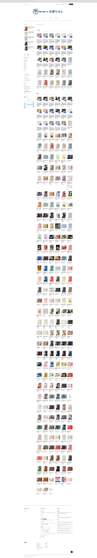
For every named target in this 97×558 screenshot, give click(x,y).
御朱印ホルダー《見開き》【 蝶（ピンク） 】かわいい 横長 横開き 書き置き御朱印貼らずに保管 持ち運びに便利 (57, 53)
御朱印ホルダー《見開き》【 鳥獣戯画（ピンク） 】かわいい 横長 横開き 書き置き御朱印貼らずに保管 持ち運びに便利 (63, 41)
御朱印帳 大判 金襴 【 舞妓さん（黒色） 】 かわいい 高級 (57, 390)
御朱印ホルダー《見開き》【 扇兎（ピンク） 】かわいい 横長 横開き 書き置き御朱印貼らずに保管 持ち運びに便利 (51, 65)
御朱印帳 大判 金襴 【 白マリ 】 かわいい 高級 (45, 441)
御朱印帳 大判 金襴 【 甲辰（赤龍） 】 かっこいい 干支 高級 (63, 220)
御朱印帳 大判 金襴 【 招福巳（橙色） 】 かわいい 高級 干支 (63, 161)
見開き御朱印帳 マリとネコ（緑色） (69, 336)
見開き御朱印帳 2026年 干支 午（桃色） (57, 139)
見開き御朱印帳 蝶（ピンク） (69, 368)
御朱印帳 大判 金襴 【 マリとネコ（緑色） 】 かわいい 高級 (57, 337)
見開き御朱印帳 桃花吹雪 (51, 304)
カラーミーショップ (25, 555)
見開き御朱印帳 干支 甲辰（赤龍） (39, 219)
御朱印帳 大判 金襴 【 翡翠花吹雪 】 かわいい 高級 (31, 32)
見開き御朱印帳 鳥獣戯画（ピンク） (45, 336)
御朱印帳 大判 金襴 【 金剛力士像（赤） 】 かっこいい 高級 (63, 358)
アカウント (58, 4)
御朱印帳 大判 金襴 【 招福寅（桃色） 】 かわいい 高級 (39, 316)
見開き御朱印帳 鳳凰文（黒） (51, 262)
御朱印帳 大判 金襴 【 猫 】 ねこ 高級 (57, 473)
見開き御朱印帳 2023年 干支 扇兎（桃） (57, 241)
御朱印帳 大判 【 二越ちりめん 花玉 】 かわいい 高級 (39, 230)
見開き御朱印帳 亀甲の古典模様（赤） (69, 431)
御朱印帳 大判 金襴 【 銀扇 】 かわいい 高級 (63, 171)
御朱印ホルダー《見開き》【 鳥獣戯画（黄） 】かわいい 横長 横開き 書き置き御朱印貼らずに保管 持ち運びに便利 (57, 41)
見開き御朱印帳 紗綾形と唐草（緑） (39, 431)
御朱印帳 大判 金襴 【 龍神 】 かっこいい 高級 (51, 347)
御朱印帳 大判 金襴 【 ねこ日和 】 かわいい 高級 (51, 230)
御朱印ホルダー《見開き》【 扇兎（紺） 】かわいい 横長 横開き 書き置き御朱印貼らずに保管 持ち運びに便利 (57, 65)
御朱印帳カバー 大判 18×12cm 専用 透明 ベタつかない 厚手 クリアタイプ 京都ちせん (69, 183)
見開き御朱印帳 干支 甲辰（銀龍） (45, 219)
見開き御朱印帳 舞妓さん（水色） (51, 379)
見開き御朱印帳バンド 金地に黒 (63, 483)
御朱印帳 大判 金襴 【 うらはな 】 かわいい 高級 (39, 411)
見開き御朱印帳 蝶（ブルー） (39, 379)
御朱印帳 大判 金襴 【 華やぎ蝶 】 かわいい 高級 (63, 76)
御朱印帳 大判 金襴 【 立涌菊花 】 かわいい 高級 (69, 76)
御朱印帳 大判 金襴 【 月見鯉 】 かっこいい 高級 (31, 42)
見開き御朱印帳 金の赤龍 (45, 483)
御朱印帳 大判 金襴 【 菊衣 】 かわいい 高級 (63, 198)
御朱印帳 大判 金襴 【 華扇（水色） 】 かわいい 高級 (63, 87)
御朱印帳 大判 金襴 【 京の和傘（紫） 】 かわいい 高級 (63, 183)
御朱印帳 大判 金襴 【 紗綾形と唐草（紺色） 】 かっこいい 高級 (69, 462)
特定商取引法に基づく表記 (40, 547)
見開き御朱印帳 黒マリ (51, 472)
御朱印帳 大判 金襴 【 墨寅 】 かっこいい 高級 (51, 315)
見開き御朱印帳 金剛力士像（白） (57, 347)
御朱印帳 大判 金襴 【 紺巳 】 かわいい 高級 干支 (45, 171)
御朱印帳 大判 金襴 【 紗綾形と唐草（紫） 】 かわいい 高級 (39, 401)
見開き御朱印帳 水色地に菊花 (45, 161)
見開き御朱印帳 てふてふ (39, 304)
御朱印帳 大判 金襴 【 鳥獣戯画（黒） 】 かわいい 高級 (57, 326)
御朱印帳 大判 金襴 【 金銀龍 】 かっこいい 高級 (69, 87)
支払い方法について (39, 543)
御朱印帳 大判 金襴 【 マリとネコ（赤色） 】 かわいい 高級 (63, 337)
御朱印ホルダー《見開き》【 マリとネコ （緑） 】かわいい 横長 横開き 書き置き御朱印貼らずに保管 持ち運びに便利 (51, 41)
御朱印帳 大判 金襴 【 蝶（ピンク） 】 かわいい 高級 (45, 369)
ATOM (39, 549)
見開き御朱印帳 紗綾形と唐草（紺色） (63, 451)
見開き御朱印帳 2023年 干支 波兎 (69, 241)
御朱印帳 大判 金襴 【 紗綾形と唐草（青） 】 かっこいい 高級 (45, 273)
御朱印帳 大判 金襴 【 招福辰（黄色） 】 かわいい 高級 (63, 209)
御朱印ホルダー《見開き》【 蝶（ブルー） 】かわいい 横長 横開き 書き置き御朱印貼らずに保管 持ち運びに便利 (51, 53)
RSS (37, 549)
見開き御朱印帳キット (45, 493)
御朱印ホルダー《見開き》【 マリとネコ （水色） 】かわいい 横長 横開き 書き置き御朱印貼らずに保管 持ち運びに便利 (45, 41)
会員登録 (63, 4)
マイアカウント (47, 542)
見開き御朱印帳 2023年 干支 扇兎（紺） (51, 241)
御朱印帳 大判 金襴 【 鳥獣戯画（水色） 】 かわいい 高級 (51, 326)
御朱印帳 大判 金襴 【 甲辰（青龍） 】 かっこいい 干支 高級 (57, 220)
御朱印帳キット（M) (69, 483)
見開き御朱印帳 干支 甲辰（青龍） (69, 208)
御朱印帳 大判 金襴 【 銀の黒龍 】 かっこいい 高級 (51, 462)
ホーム (37, 542)
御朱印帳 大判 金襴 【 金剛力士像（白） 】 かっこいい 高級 (31, 47)
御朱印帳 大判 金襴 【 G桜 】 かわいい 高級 (63, 283)
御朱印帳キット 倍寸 (51, 483)
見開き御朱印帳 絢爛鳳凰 (69, 171)
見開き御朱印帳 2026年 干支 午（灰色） (63, 139)
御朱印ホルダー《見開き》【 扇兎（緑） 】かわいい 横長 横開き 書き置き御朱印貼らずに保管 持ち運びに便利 (63, 65)
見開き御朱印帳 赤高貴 (63, 251)
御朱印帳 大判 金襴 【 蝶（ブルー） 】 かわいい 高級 (51, 369)
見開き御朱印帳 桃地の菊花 (51, 441)
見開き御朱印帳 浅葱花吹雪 (45, 208)
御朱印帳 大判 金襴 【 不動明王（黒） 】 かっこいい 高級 (39, 273)
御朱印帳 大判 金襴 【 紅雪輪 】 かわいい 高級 (69, 451)
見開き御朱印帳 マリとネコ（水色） (39, 347)
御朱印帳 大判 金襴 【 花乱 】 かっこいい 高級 (57, 283)
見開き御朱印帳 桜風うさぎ (69, 272)
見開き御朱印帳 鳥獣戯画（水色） (63, 326)
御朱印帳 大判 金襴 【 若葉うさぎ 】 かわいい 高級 (63, 272)
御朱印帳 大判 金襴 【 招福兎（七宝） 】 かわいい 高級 (45, 241)
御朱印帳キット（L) (39, 493)
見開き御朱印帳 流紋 (57, 293)
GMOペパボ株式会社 (33, 555)
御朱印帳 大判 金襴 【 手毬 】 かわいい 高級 (39, 208)
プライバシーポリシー (39, 548)
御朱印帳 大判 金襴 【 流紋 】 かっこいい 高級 (63, 294)
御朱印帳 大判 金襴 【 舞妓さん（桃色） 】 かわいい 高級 (51, 390)
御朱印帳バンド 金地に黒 (57, 483)
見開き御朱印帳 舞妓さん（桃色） (57, 379)
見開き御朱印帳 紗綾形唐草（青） (39, 262)
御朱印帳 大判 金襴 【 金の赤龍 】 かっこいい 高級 (31, 27)
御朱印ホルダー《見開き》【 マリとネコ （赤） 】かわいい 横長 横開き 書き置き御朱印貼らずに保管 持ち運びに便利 (39, 41)
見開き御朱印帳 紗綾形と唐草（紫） (69, 389)
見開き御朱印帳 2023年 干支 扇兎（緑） (63, 241)
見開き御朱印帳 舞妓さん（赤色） (69, 379)
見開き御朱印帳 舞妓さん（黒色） (63, 379)
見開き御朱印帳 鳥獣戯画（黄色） (39, 336)
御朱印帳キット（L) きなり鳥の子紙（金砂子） (45, 294)
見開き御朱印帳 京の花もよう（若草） (45, 462)
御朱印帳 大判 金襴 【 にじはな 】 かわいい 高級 (63, 304)
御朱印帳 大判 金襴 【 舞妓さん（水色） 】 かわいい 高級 (45, 390)
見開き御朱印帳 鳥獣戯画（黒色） (69, 326)
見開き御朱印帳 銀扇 (57, 171)
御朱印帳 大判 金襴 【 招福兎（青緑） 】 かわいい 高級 (39, 241)
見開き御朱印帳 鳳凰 (69, 472)
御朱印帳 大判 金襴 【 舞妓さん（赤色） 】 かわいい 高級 (39, 390)
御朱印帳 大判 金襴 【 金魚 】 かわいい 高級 (57, 411)
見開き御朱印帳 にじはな (57, 304)
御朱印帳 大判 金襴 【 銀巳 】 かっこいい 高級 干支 (51, 172)
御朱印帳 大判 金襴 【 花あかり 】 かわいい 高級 (69, 262)
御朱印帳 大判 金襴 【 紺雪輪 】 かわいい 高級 (45, 431)
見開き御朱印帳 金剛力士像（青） (69, 347)
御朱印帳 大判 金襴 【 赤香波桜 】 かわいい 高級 (57, 87)
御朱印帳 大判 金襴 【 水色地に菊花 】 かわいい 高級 (51, 161)
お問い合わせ (46, 547)
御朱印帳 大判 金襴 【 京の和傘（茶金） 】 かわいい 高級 (51, 183)
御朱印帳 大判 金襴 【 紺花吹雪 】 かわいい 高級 (57, 400)
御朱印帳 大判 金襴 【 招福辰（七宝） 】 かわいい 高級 (57, 209)
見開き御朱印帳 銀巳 (39, 171)
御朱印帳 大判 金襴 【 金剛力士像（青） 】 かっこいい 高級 (57, 358)
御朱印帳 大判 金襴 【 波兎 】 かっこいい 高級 (57, 251)
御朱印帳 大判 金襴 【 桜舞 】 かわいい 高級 (69, 64)
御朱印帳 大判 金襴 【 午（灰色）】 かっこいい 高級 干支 (39, 151)
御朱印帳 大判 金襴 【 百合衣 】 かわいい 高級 (69, 198)
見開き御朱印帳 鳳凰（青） (39, 198)
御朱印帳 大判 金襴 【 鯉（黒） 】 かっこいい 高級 (63, 431)
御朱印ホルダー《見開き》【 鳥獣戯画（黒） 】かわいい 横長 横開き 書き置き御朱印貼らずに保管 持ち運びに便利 (39, 53)
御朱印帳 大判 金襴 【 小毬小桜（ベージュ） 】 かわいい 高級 (39, 452)
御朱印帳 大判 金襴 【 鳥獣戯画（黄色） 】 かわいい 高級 (39, 326)
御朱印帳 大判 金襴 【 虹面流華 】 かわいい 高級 (51, 87)
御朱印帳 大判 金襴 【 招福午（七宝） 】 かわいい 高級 (45, 140)
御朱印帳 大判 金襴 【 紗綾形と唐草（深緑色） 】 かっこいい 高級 (39, 473)
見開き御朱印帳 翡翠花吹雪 (69, 441)
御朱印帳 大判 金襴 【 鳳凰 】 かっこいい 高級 (63, 473)
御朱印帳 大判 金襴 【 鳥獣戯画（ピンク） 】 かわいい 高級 (45, 326)
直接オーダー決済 (51, 493)
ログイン (67, 4)
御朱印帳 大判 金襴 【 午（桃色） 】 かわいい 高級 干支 (70, 140)
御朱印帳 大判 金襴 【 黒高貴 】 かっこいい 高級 (45, 400)
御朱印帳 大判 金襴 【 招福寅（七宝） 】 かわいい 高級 (69, 305)
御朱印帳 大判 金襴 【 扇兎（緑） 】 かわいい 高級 (51, 251)
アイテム (71, 4)
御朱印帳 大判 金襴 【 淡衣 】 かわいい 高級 (57, 198)
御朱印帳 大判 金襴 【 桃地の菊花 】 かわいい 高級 (31, 37)
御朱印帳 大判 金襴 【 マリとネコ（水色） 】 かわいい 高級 (51, 337)
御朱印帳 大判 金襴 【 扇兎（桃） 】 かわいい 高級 (45, 251)
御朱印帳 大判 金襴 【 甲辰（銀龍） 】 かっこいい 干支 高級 (51, 220)
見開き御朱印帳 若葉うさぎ (57, 272)
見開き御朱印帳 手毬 (51, 197)
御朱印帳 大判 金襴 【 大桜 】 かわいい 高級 (57, 76)
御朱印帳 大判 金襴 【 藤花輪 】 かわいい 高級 (39, 87)
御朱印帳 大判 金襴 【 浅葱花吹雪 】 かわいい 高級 (51, 208)
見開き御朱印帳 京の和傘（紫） (57, 182)
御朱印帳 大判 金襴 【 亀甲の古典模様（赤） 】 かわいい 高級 (51, 283)
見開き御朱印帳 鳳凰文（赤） (57, 262)
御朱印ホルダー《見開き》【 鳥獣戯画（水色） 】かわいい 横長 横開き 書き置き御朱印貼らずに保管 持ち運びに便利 (70, 41)
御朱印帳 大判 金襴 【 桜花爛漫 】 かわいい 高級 (69, 251)
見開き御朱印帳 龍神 (63, 389)
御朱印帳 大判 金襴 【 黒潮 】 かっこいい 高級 (57, 421)
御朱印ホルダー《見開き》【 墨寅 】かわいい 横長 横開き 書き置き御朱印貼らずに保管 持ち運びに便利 (39, 65)
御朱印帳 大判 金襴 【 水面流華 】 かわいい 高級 (45, 283)
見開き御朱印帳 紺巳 (69, 160)
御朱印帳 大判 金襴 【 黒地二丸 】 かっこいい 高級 (39, 294)
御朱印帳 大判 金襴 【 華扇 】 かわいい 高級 (51, 272)
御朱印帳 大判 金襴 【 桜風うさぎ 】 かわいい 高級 (39, 283)
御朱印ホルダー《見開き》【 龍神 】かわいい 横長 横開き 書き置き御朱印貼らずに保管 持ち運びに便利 (70, 53)
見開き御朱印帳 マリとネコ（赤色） (45, 347)
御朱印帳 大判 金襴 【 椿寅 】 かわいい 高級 (57, 315)
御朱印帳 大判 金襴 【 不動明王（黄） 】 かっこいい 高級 (45, 379)
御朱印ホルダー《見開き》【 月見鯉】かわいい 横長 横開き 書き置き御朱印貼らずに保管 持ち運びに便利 (45, 53)
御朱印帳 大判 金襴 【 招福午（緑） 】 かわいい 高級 (51, 140)
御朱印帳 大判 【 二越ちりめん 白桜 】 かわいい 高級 (45, 76)
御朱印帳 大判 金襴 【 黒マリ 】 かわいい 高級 (45, 473)
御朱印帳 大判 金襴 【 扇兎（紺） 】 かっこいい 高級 (39, 252)
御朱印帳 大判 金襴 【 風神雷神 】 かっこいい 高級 (57, 368)
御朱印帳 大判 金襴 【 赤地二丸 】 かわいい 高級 (69, 283)
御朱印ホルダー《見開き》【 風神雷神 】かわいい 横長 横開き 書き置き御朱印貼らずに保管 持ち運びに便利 (63, 53)
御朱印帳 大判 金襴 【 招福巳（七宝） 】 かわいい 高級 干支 (57, 161)
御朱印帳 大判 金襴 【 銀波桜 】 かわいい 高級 (39, 76)
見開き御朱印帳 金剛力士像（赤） (39, 357)
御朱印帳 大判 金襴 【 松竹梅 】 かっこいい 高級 (63, 411)
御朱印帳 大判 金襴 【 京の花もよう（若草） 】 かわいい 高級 (63, 462)
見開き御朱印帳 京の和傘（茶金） (45, 182)
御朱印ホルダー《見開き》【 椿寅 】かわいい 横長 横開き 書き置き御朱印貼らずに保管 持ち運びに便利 (45, 65)
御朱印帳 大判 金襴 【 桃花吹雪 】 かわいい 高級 (45, 304)
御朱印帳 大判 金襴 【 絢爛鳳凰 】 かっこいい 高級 (39, 182)
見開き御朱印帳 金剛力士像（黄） (63, 347)
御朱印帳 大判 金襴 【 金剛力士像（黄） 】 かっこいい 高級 (51, 358)
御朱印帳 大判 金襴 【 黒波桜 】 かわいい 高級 (51, 76)
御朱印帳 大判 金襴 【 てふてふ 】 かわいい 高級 (69, 294)
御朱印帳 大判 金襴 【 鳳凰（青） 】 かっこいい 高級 (45, 198)
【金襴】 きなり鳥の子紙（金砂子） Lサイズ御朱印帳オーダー (51, 294)
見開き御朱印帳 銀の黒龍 (39, 483)
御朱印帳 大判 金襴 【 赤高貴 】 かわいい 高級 (45, 87)
